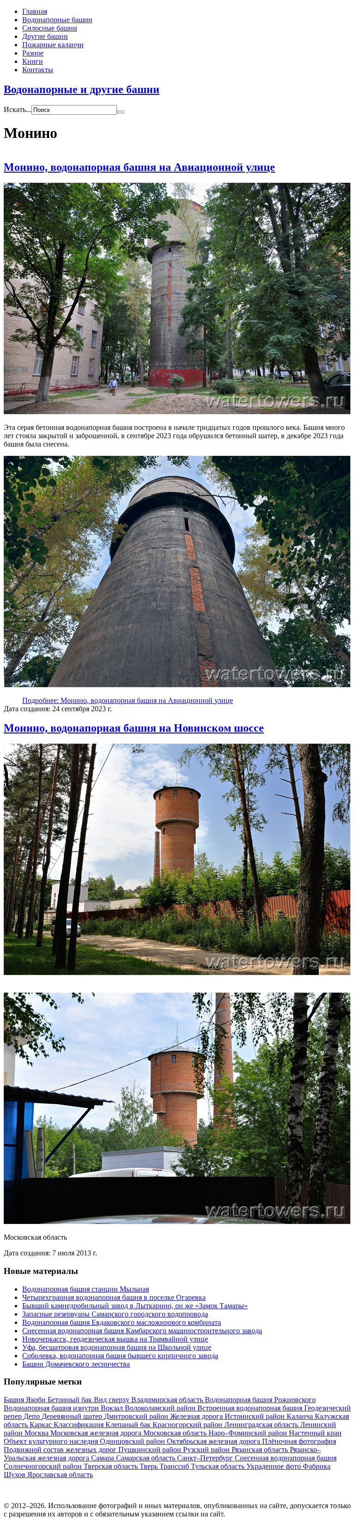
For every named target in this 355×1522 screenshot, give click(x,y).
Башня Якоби (26, 1400)
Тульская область (218, 1466)
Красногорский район (188, 1425)
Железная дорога (197, 1416)
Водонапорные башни (57, 20)
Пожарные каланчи (53, 45)
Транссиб (175, 1466)
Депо (33, 1416)
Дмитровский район (137, 1416)
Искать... (17, 109)
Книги (32, 61)
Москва (37, 1433)
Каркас (42, 1425)
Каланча (301, 1416)
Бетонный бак (71, 1400)
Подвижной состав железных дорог (61, 1450)
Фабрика (317, 1466)
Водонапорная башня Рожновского (260, 1400)
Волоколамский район (161, 1408)
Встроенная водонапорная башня (250, 1408)
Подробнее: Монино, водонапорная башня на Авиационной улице (127, 700)
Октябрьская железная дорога (214, 1441)
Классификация (79, 1425)
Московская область (175, 1433)
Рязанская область (261, 1450)
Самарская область (146, 1458)
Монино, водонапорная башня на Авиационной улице (139, 167)
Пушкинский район (150, 1450)
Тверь (149, 1466)
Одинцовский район (133, 1441)
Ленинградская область (262, 1425)
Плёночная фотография (299, 1441)
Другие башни (45, 36)
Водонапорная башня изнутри (52, 1408)
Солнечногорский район (44, 1466)
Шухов (15, 1475)
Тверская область (112, 1466)
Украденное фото (274, 1466)
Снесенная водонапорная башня (286, 1458)
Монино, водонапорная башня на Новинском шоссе (134, 728)
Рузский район (207, 1450)
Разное (32, 53)
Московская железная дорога (96, 1433)
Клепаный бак (129, 1425)
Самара (103, 1458)
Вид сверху (112, 1400)
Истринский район (256, 1416)
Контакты (37, 70)
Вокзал (113, 1408)
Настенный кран (315, 1433)
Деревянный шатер (73, 1416)
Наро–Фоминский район (248, 1433)
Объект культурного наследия (52, 1441)
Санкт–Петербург (206, 1458)
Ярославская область (60, 1475)
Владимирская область (168, 1400)
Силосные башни (49, 28)
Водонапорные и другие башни (81, 89)
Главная (34, 11)
